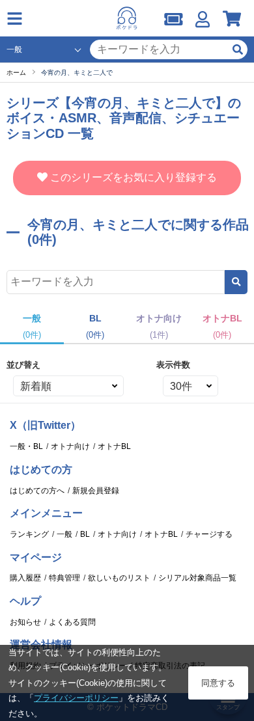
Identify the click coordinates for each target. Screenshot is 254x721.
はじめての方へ (37, 490)
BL (85, 534)
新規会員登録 (95, 490)
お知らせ (25, 622)
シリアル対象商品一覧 (197, 577)
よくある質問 (72, 622)
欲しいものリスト (119, 577)
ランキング (29, 534)
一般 (64, 534)
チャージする (209, 534)
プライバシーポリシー (76, 698)
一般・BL (26, 446)
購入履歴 (25, 577)
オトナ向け (70, 446)
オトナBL (114, 446)
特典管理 (64, 577)
